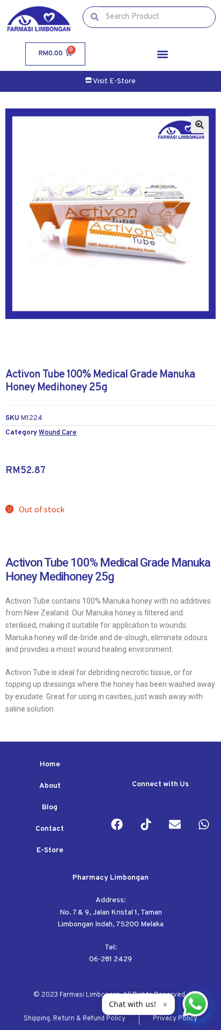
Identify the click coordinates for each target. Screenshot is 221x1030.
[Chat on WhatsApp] (195, 1004)
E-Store (49, 850)
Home (50, 764)
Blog (49, 807)
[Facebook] (117, 824)
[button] (163, 54)
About (50, 785)
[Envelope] (175, 824)
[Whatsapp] (204, 824)
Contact (49, 828)
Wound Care (58, 432)
